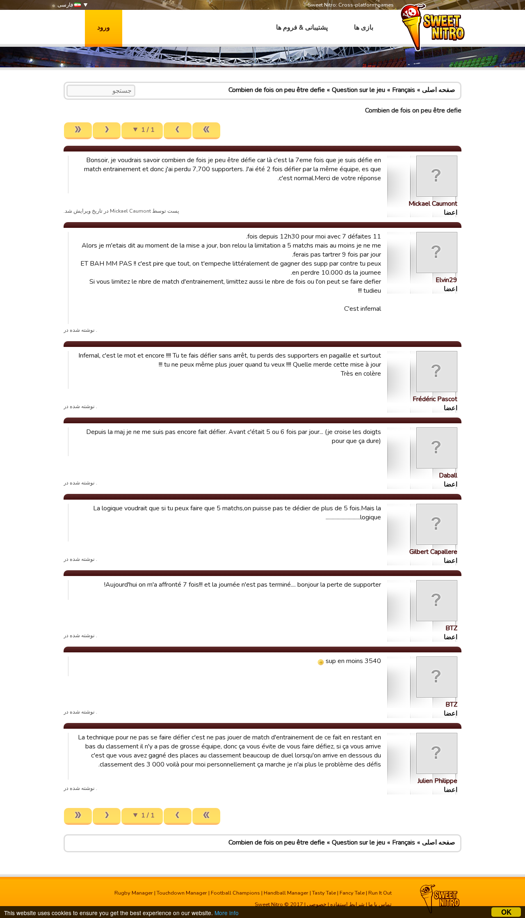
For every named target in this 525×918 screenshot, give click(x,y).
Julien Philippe (437, 780)
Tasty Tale (324, 893)
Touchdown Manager (182, 893)
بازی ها (363, 27)
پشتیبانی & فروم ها (302, 27)
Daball (448, 475)
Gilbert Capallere (433, 551)
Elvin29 (446, 280)
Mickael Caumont (433, 203)
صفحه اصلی (438, 89)
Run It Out (380, 893)
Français (403, 89)
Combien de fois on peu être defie (276, 89)
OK (506, 912)
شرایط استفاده (347, 904)
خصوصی (316, 904)
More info (227, 913)
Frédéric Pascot (435, 399)
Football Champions (235, 893)
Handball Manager (286, 893)
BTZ (451, 628)
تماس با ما (380, 904)
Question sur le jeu (358, 89)
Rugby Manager (133, 893)
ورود (103, 27)
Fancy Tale (352, 893)
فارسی (65, 5)
